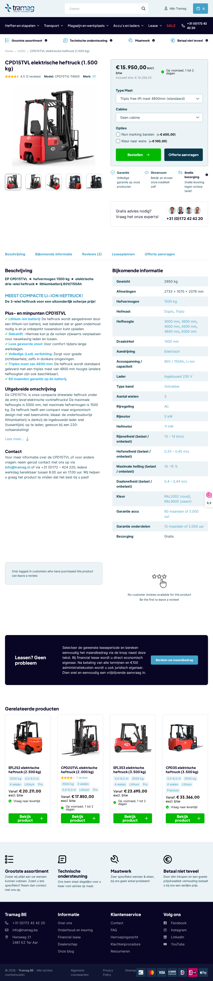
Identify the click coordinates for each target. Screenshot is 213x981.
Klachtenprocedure (125, 944)
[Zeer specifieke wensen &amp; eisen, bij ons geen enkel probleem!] (153, 40)
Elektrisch (172, 351)
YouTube (178, 944)
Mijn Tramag (178, 8)
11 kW (168, 426)
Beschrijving (15, 254)
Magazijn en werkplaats (86, 25)
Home (9, 51)
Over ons (65, 923)
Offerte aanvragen (183, 154)
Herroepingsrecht (124, 937)
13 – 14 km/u (174, 436)
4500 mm (189, 326)
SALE (171, 25)
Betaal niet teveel (181, 871)
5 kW (168, 416)
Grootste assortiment (26, 871)
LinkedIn (177, 937)
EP (94, 76)
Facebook (179, 923)
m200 (21, 51)
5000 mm (189, 331)
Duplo (169, 311)
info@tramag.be (25, 930)
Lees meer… (14, 439)
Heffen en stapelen (20, 25)
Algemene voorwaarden (80, 972)
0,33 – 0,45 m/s (176, 451)
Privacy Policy (108, 972)
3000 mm (172, 321)
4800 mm (172, 331)
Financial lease (69, 937)
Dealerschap (67, 944)
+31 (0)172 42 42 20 (197, 26)
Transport (51, 25)
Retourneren (120, 951)
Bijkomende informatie (53, 254)
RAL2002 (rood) (177, 496)
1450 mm (171, 341)
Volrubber (172, 386)
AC (166, 406)
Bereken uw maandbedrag (174, 660)
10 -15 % (171, 466)
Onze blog (66, 951)
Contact (117, 923)
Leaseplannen (123, 254)
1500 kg (170, 301)
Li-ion (190, 361)
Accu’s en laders (126, 25)
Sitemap (130, 970)
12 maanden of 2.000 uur (184, 526)
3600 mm (189, 321)
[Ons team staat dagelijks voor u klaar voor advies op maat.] (111, 40)
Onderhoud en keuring (75, 930)
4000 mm (172, 326)
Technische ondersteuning (72, 873)
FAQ (114, 930)
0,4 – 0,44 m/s (175, 481)
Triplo (180, 311)
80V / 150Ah (174, 361)
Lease (153, 25)
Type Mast (124, 90)
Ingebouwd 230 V (178, 376)
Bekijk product (25, 818)
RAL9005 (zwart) (178, 501)
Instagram (179, 930)
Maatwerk (121, 871)
